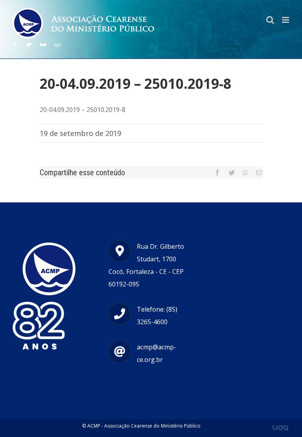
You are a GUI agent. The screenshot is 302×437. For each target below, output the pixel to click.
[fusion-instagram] (57, 43)
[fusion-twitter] (29, 43)
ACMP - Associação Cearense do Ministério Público (144, 425)
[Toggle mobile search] (270, 20)
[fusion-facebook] (15, 43)
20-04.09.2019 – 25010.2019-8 (82, 109)
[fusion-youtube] (43, 43)
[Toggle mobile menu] (286, 20)
